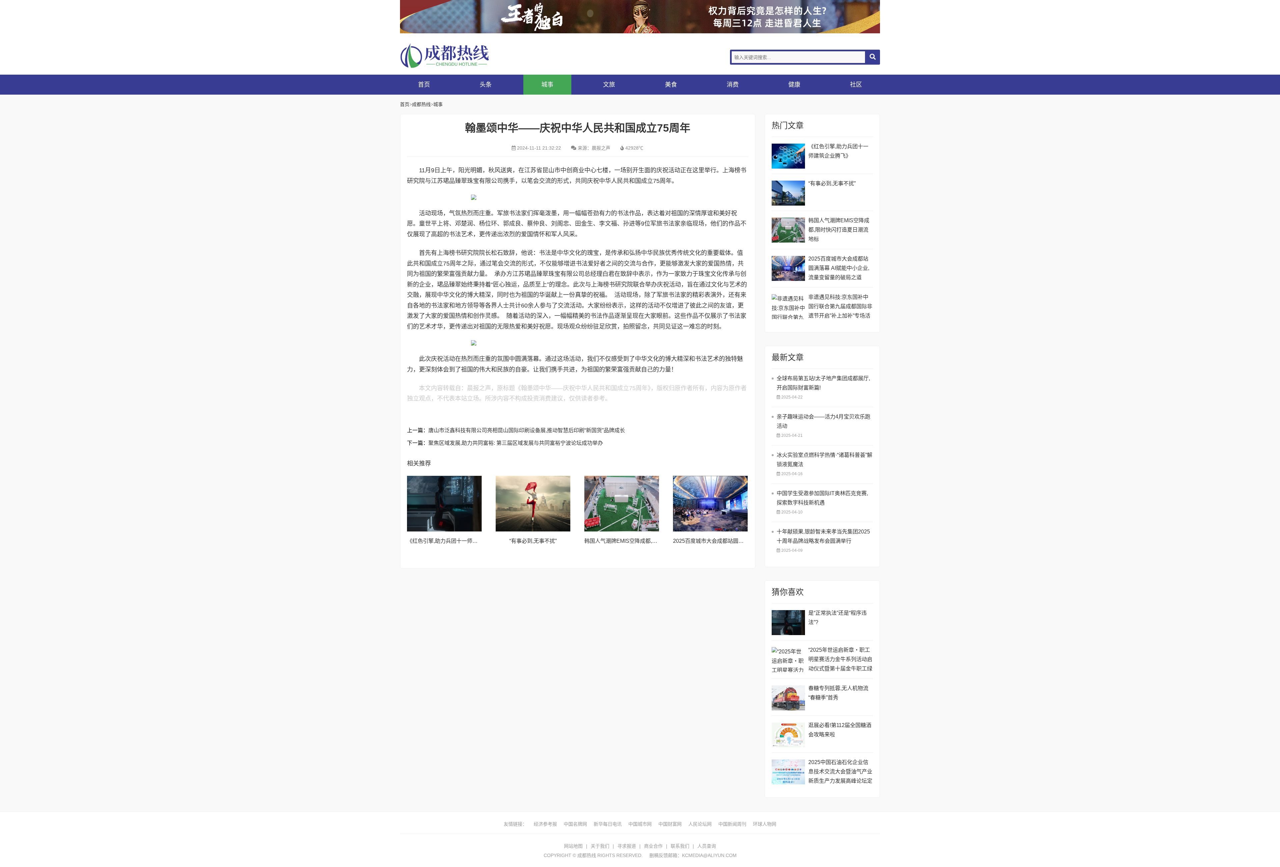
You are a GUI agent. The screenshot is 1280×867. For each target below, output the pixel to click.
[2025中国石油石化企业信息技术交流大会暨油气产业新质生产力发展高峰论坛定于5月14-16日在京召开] (788, 771)
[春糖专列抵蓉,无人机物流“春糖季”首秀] (788, 697)
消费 (733, 84)
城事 (547, 84)
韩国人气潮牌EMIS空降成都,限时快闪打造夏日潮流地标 (650, 541)
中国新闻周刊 (732, 824)
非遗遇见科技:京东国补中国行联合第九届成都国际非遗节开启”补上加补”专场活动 (840, 307)
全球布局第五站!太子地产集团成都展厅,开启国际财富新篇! (823, 383)
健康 (794, 84)
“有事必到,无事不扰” (533, 541)
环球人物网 (764, 824)
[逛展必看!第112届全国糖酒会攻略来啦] (788, 734)
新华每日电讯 (608, 824)
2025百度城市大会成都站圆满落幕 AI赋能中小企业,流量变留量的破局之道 (838, 268)
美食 (671, 84)
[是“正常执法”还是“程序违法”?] (788, 622)
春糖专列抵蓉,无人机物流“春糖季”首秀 (838, 692)
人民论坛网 (700, 824)
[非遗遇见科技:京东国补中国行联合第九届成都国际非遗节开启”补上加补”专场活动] (788, 306)
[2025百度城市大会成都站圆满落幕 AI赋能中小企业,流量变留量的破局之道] (710, 504)
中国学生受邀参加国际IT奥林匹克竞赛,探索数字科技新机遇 (822, 497)
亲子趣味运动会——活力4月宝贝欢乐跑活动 (823, 421)
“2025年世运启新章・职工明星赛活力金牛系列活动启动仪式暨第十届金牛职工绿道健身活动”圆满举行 (840, 660)
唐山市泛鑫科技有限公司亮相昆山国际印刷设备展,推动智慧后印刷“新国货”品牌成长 (526, 430)
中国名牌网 (575, 824)
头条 (486, 84)
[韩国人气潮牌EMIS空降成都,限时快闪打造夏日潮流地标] (621, 504)
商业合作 (653, 846)
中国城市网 (640, 824)
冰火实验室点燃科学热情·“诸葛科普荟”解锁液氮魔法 (824, 459)
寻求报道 (626, 846)
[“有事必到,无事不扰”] (533, 504)
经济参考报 (545, 824)
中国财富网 (670, 824)
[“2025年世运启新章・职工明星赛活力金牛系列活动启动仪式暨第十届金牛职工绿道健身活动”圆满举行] (788, 659)
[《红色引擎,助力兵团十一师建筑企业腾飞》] (444, 504)
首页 (424, 84)
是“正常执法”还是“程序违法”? (837, 617)
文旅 (609, 84)
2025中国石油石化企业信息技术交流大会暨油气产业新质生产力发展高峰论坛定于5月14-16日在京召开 (840, 772)
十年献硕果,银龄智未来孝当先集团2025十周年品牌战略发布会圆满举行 (823, 536)
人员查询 (706, 846)
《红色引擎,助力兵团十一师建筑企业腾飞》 (458, 541)
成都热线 (453, 55)
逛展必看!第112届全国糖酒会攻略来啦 (839, 729)
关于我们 (600, 846)
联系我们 (680, 846)
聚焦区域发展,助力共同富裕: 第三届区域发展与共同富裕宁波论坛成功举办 (515, 443)
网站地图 (573, 846)
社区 (856, 84)
